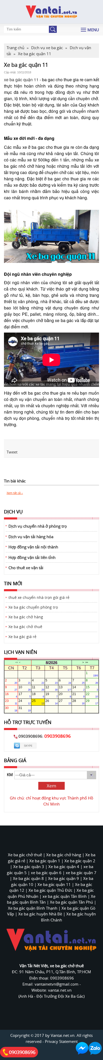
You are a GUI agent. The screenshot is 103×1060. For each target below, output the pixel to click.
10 (24, 688)
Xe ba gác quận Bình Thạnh (32, 908)
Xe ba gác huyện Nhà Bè (40, 913)
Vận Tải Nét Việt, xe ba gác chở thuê (52, 965)
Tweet (12, 452)
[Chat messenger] (82, 1048)
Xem (51, 786)
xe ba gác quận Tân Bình (65, 896)
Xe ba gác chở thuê (25, 626)
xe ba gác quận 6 (46, 872)
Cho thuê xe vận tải (25, 567)
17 (24, 695)
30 (11, 709)
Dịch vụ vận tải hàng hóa (30, 536)
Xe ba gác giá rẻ (22, 636)
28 (78, 702)
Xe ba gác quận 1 (44, 860)
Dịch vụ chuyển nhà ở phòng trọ (37, 526)
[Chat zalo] (95, 1048)
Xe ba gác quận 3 (28, 866)
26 (51, 702)
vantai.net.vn (60, 990)
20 (65, 695)
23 (11, 702)
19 (51, 695)
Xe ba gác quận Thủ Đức (50, 890)
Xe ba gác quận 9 (63, 878)
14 (78, 688)
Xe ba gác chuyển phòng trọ (33, 607)
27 (65, 702)
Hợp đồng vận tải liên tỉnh (31, 557)
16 (11, 695)
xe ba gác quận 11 (21, 80)
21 (78, 695)
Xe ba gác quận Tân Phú (71, 902)
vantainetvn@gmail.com (57, 984)
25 (38, 702)
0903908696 (22, 1052)
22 (92, 695)
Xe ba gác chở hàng (25, 617)
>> (86, 662)
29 (92, 702)
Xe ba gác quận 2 (79, 860)
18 (38, 695)
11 (38, 688)
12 (51, 688)
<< (16, 662)
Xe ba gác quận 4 (63, 866)
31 (24, 709)
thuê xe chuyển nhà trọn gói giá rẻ (38, 597)
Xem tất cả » (15, 493)
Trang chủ (15, 47)
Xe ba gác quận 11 (54, 884)
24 (24, 702)
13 (65, 688)
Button (53, 29)
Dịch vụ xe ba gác (47, 47)
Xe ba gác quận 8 (28, 878)
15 (92, 688)
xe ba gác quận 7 (81, 872)
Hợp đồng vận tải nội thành (33, 546)
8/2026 (51, 662)
